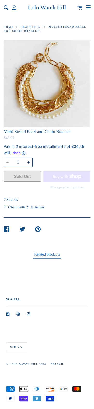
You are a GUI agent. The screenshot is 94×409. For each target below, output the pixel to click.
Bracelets (30, 26)
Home (8, 26)
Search (57, 364)
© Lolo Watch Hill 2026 (26, 364)
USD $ (14, 346)
